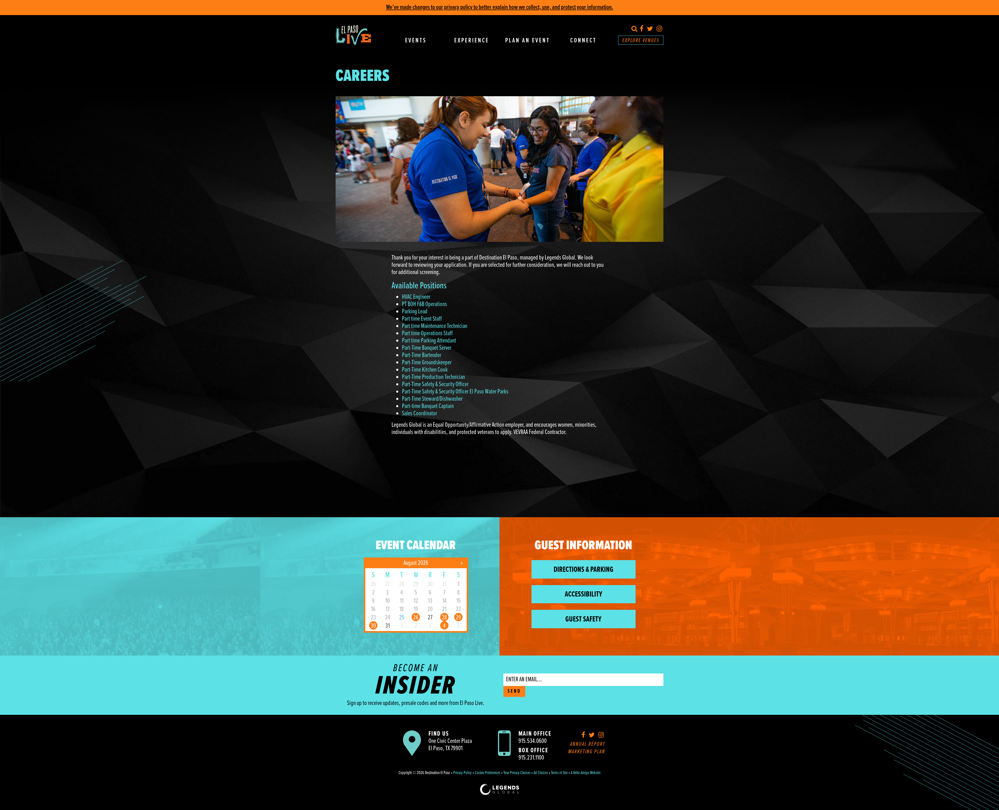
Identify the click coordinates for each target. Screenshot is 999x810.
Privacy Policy (462, 773)
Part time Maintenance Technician (434, 326)
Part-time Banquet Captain (428, 406)
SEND (514, 691)
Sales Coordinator (419, 413)
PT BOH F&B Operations (424, 304)
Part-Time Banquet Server (426, 348)
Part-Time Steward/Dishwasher (432, 399)
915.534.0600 (532, 741)
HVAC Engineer (416, 297)
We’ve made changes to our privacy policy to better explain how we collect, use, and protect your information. (499, 7)
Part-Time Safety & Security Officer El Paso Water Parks (455, 391)
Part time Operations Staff (427, 333)
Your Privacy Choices (516, 773)
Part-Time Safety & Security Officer (435, 384)
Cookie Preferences (487, 773)
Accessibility (583, 594)
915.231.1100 (531, 758)
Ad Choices (541, 773)
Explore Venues (640, 40)
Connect (583, 41)
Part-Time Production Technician (433, 377)
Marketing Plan (586, 752)
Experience (471, 41)
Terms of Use (559, 773)
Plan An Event (527, 41)
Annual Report (587, 744)
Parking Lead (414, 311)
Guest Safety (583, 619)
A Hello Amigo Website (585, 773)
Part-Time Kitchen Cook (425, 370)
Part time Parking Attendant (429, 340)
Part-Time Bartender (421, 355)
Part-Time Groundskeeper (427, 362)
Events (415, 41)
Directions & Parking (583, 570)
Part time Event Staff (422, 319)
